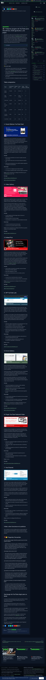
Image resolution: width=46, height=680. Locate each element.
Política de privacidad (34, 678)
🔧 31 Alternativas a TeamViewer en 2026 (38, 47)
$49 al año (8, 173)
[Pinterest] (12, 9)
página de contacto (17, 674)
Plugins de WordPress (9, 7)
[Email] (15, 9)
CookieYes (14, 263)
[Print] (16, 9)
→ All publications (19, 629)
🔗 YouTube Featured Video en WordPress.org (12, 463)
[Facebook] (4, 9)
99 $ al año (8, 403)
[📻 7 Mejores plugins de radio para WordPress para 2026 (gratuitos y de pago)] (33, 33)
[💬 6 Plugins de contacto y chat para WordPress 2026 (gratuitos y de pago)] (23, 652)
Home (3, 7)
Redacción (9, 629)
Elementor (7, 389)
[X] (5, 9)
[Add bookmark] (26, 26)
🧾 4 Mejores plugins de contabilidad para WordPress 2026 (39, 39)
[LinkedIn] (10, 9)
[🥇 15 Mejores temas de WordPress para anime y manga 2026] (33, 55)
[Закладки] (42, 1)
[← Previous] (32, 61)
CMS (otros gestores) (37, 70)
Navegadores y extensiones (38, 77)
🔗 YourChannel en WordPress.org (10, 522)
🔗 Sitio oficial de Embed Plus (9, 288)
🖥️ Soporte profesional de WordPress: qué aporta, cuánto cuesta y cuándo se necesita (8, 658)
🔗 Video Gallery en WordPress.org (10, 233)
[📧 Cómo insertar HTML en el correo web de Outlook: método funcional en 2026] (33, 22)
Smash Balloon (13, 71)
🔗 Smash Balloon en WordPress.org (10, 178)
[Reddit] (13, 9)
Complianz (10, 263)
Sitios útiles (35, 66)
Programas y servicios (37, 72)
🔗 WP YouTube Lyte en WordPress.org (10, 346)
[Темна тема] (44, 1)
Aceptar (42, 678)
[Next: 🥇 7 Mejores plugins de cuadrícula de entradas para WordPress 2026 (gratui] (44, 3)
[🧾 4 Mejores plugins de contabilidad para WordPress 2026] (33, 42)
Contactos (4, 0)
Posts (5, 7)
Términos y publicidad (22, 0)
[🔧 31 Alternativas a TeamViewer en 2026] (33, 48)
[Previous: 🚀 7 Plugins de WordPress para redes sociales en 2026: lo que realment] (1, 3)
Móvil (34, 68)
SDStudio (12, 675)
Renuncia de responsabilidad (10, 0)
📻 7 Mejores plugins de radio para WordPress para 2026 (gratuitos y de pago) (39, 29)
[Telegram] (7, 9)
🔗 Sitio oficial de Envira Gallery (9, 410)
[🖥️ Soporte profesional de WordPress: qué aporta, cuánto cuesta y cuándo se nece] (9, 652)
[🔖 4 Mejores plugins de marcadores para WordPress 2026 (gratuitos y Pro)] (37, 652)
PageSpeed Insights (18, 36)
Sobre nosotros (17, 0)
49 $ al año (8, 282)
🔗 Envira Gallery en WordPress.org (10, 408)
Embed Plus (17, 615)
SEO (34, 75)
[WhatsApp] (9, 9)
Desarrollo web (24, 3)
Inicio (2, 0)
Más (40, 3)
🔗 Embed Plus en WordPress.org (9, 286)
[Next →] (44, 61)
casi (19, 436)
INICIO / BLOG (12, 3)
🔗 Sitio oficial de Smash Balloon (9, 180)
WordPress (18, 3)
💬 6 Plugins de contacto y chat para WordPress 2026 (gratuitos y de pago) (22, 657)
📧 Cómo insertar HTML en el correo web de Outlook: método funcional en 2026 (40, 19)
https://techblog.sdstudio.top (36, 668)
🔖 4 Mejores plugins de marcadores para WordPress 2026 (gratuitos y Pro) (36, 657)
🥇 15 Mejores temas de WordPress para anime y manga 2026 (39, 53)
